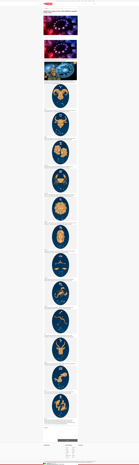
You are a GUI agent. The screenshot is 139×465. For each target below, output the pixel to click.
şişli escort (83, 462)
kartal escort (51, 462)
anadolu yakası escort (47, 461)
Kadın (76, 0)
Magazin (79, 0)
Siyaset (67, 0)
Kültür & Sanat (68, 455)
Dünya (64, 0)
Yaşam (46, 8)
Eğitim (73, 0)
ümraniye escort (60, 462)
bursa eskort (61, 461)
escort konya (75, 462)
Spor (70, 0)
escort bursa (69, 461)
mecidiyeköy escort (89, 462)
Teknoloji (85, 0)
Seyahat (73, 450)
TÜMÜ (93, 0)
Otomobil (89, 0)
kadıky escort (56, 462)
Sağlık (82, 0)
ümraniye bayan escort (55, 461)
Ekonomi (60, 0)
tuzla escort (80, 461)
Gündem (57, 0)
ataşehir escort (85, 461)
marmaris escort (70, 462)
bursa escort (65, 461)
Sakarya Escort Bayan (75, 461)
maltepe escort (90, 461)
